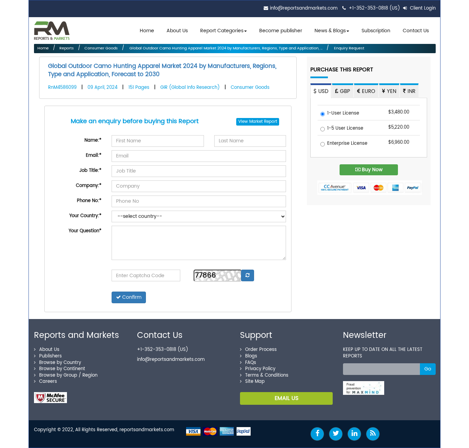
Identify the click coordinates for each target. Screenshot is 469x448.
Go (427, 369)
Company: (88, 185)
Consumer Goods (101, 48)
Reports (66, 48)
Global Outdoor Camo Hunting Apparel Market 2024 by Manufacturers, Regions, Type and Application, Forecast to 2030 (162, 70)
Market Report (263, 121)
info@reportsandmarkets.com (304, 8)
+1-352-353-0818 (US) (374, 8)
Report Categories (221, 31)
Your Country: (85, 216)
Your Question (85, 231)
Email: (93, 155)
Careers (48, 381)
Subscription (376, 31)
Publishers (50, 356)
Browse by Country (60, 362)
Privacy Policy (260, 369)
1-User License (343, 113)
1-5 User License (345, 129)
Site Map (255, 381)
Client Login (422, 8)
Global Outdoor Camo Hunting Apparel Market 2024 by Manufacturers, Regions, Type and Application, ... (225, 48)
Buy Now (371, 170)
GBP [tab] (344, 91)
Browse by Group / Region (68, 375)
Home (147, 31)
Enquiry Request (348, 48)
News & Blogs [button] (330, 31)
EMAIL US (286, 398)
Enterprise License (347, 144)
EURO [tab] (367, 91)
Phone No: (89, 200)
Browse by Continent (62, 369)
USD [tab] (322, 91)
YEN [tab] (390, 91)
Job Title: (90, 170)
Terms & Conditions (266, 375)
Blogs (251, 356)
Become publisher (280, 31)
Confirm (131, 297)
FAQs (250, 362)
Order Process (261, 349)
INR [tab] (410, 91)
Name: (92, 140)
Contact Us (416, 31)
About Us (177, 31)
